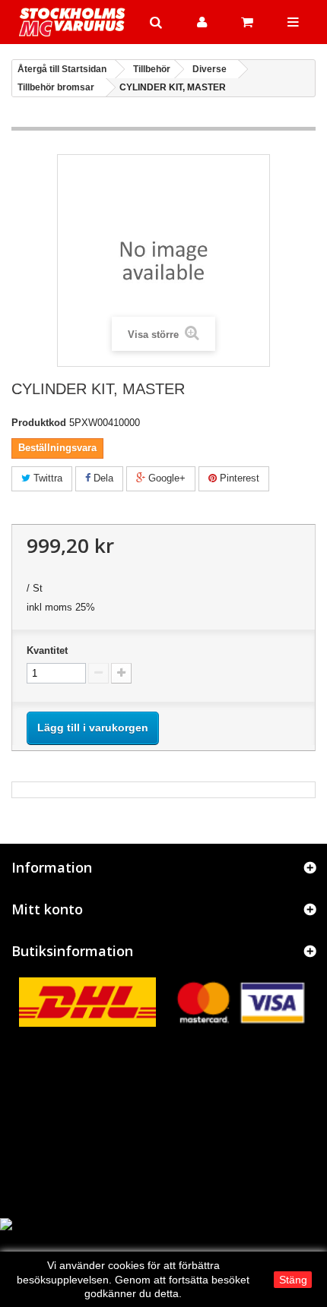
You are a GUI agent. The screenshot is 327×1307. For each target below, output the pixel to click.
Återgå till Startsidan (61, 69)
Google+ (165, 478)
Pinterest (238, 478)
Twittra (46, 478)
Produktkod (38, 422)
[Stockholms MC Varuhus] (72, 22)
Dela (101, 478)
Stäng (293, 1280)
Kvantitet (47, 650)
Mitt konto (47, 909)
